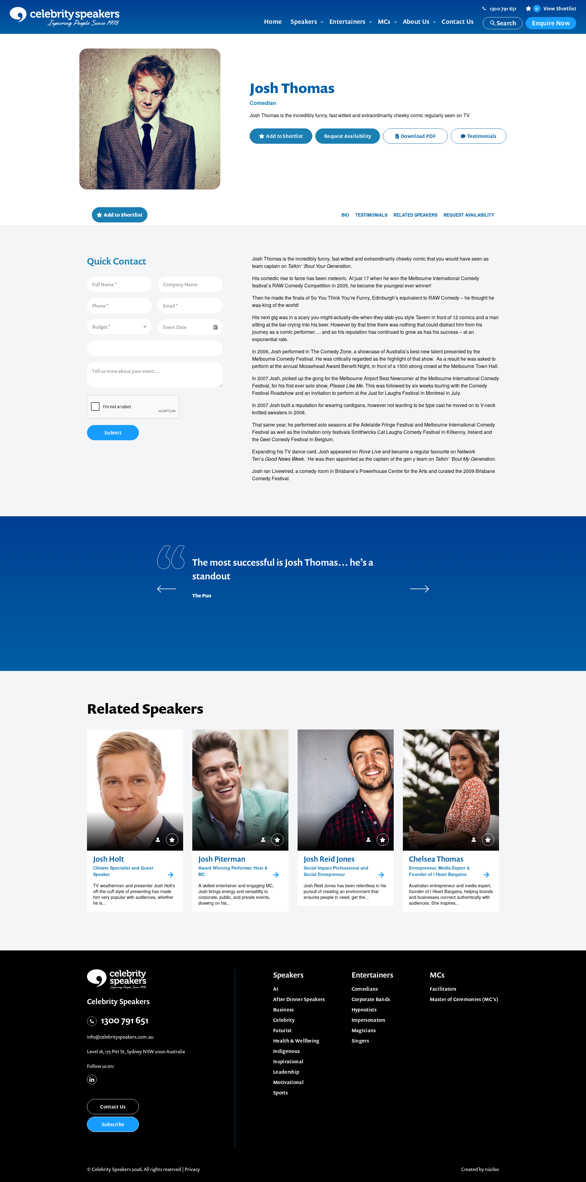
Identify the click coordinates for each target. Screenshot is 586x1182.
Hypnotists (364, 1009)
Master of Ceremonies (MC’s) (464, 999)
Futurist (282, 1030)
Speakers (288, 975)
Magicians (364, 1030)
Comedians (365, 989)
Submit (112, 432)
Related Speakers (415, 215)
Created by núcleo (480, 1169)
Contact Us (112, 1106)
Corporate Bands (371, 999)
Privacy (192, 1169)
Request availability (468, 215)
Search (506, 23)
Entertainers (372, 975)
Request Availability (347, 136)
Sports (280, 1092)
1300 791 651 (503, 8)
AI (275, 989)
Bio (345, 215)
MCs (437, 975)
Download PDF (418, 136)
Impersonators (368, 1020)
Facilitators (443, 989)
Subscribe (113, 1124)
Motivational (288, 1082)
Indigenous (286, 1051)
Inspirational (288, 1061)
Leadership (286, 1071)
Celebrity (284, 1020)
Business (283, 1009)
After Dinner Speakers (299, 999)
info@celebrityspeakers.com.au (120, 1036)
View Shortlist (555, 8)
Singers (360, 1040)
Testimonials (481, 136)
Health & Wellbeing (296, 1040)
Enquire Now (551, 23)
